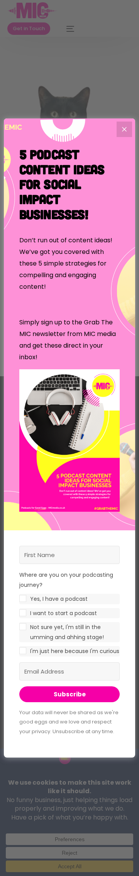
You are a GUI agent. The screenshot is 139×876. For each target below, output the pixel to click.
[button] (69, 442)
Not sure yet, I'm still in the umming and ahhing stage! (67, 632)
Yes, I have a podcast (59, 599)
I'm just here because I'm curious (74, 651)
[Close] (124, 129)
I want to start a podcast (63, 613)
